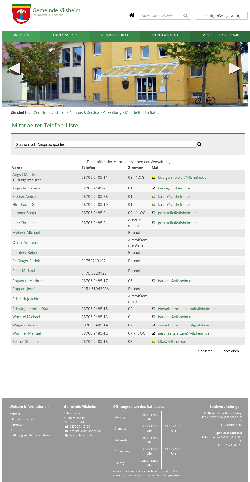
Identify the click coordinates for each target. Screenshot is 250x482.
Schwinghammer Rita (30, 308)
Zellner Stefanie (25, 341)
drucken (207, 351)
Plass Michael (23, 270)
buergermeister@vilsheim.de (182, 177)
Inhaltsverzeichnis (22, 419)
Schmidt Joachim (26, 298)
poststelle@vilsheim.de (177, 212)
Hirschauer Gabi (26, 204)
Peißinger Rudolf (26, 260)
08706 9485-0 (79, 422)
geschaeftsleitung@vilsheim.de (183, 333)
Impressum (17, 424)
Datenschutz (18, 430)
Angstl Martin (23, 174)
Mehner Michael (26, 232)
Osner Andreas (25, 242)
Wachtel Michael (26, 316)
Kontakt (15, 414)
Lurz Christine (24, 222)
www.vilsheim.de (81, 435)
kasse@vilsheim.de (174, 188)
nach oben (231, 351)
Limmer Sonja (24, 212)
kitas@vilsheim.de (173, 341)
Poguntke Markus (27, 280)
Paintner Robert (25, 252)
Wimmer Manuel (26, 333)
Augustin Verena (26, 188)
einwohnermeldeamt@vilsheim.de (187, 308)
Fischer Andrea (25, 196)
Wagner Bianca (25, 325)
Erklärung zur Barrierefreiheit (30, 435)
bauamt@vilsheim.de (175, 280)
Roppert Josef (23, 288)
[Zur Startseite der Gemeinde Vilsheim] (131, 15)
